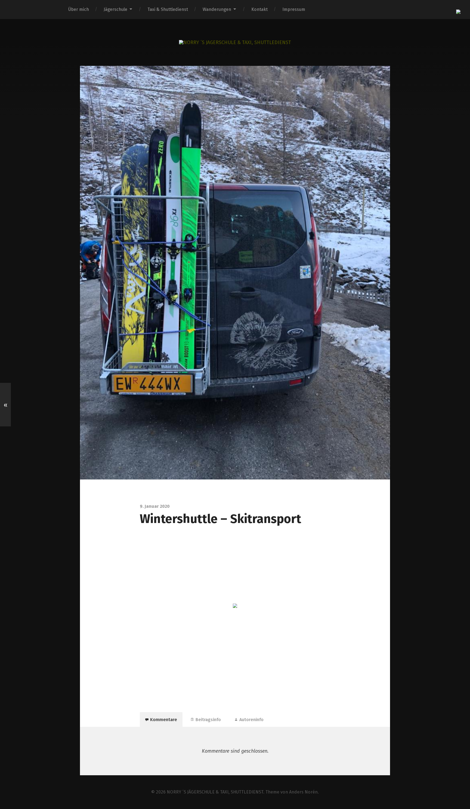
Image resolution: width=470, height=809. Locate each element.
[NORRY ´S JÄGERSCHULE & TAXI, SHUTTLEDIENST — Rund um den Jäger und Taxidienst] (235, 42)
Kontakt (259, 9)
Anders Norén (303, 792)
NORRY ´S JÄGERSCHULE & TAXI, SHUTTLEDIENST (215, 792)
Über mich (78, 9)
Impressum (293, 9)
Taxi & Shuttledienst (167, 9)
